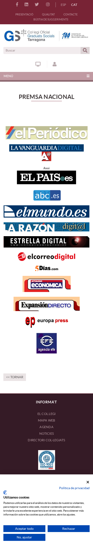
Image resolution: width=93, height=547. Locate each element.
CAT (74, 5)
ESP (63, 5)
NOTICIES (46, 433)
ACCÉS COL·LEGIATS (55, 64)
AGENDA (46, 427)
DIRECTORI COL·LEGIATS (46, 440)
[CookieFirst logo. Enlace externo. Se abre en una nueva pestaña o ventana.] (5, 493)
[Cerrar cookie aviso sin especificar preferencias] (88, 482)
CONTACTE (70, 14)
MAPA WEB (46, 420)
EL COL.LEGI (46, 414)
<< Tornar (14, 377)
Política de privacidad (74, 488)
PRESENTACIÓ (24, 14)
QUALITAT (48, 14)
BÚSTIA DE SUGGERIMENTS (50, 19)
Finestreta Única (38, 64)
